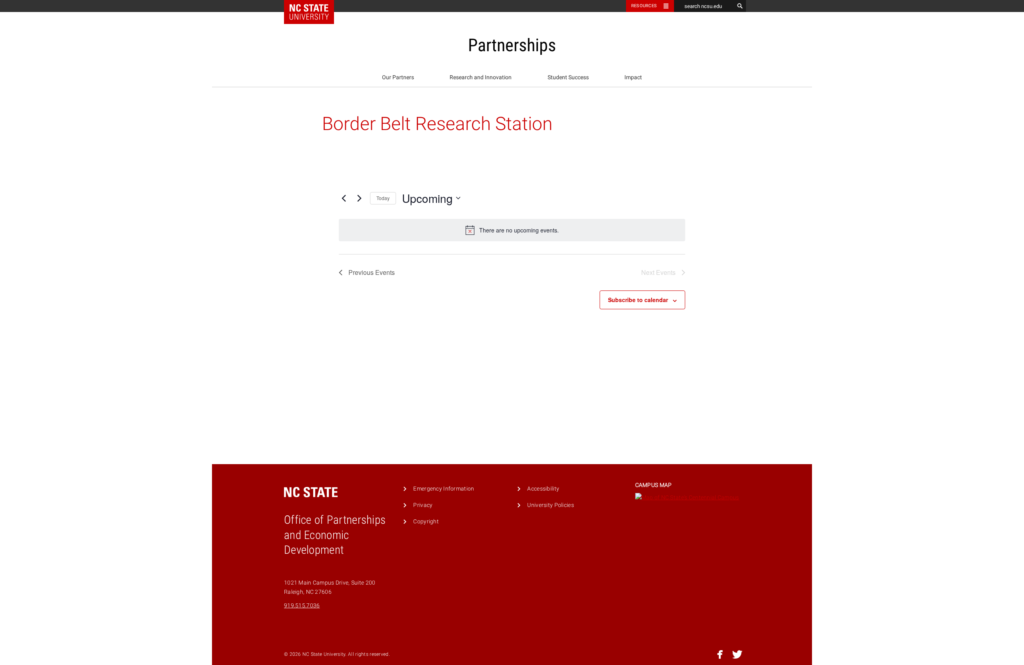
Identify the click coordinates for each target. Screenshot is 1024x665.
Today (383, 197)
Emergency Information (443, 488)
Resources (644, 5)
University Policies (550, 505)
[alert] (512, 230)
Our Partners (398, 77)
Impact (633, 77)
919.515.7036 (302, 605)
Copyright (426, 521)
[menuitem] (398, 77)
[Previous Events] (343, 198)
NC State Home (314, 6)
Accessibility (543, 488)
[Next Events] (359, 198)
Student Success (568, 77)
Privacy (422, 505)
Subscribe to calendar (638, 300)
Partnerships (512, 45)
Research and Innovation (481, 77)
